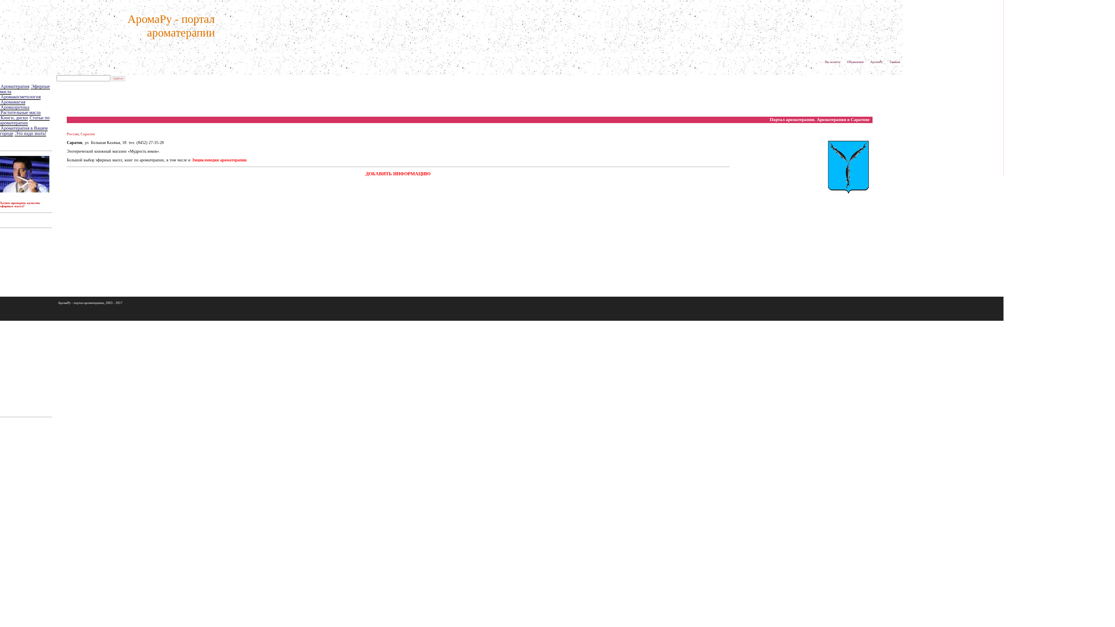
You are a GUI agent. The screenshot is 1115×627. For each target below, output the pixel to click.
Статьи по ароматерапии (25, 120)
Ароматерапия (15, 86)
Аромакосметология (21, 96)
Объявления (855, 62)
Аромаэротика (15, 107)
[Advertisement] (172, 99)
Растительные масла (21, 112)
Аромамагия (13, 102)
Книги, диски (14, 117)
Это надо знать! (30, 133)
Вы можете (832, 62)
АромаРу (876, 62)
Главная (895, 62)
